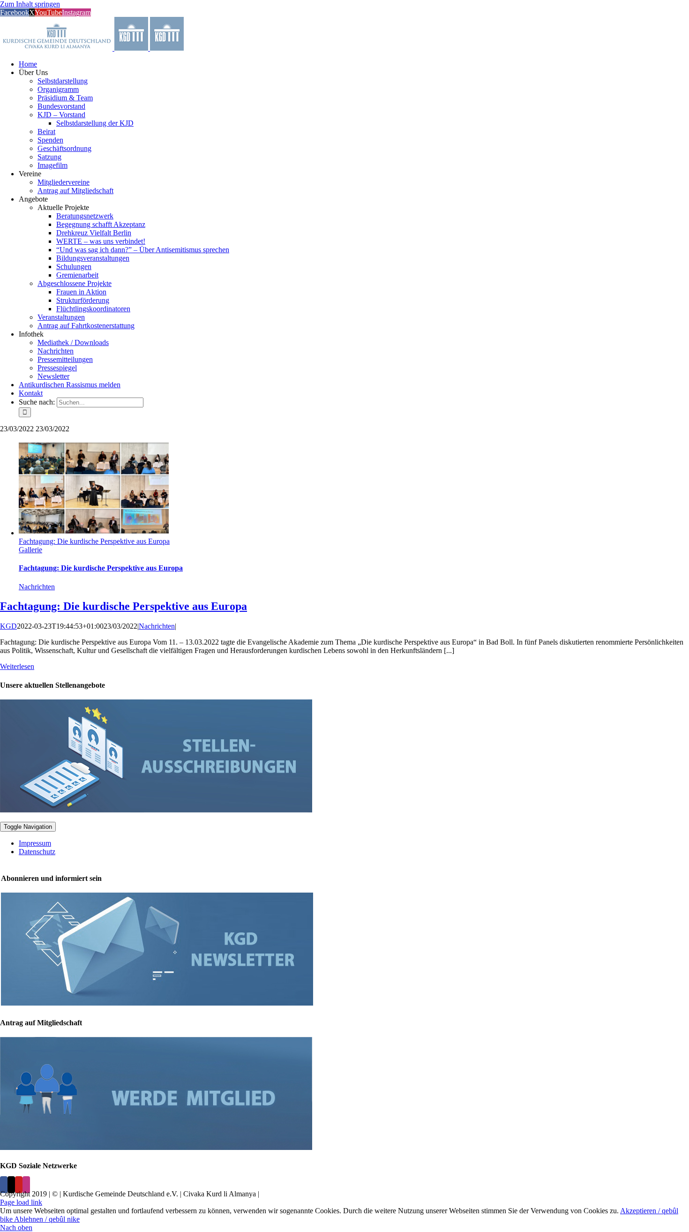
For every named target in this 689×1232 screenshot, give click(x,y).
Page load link (21, 1202)
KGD (8, 626)
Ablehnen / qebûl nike (47, 1219)
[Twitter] (11, 1184)
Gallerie (30, 550)
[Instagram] (26, 1184)
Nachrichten (37, 587)
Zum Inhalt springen (30, 4)
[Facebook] (3, 1184)
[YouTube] (18, 1184)
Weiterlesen (17, 666)
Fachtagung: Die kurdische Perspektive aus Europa (94, 541)
